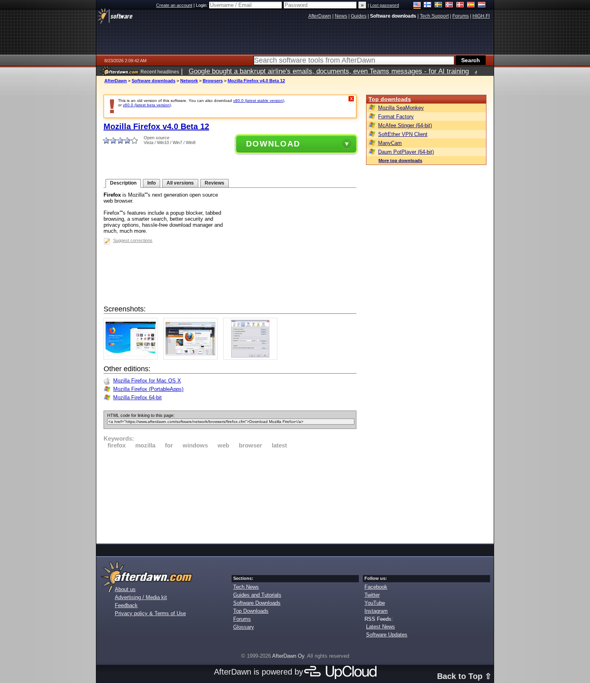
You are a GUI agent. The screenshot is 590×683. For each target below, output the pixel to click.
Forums (242, 619)
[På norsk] (449, 5)
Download (273, 143)
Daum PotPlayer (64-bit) (406, 152)
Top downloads (389, 99)
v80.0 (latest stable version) (258, 100)
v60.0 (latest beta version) (147, 105)
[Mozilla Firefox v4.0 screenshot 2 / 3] (192, 358)
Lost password (384, 5)
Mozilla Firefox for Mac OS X (147, 381)
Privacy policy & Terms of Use (150, 613)
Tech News (246, 587)
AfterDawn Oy (288, 656)
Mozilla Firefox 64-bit (137, 397)
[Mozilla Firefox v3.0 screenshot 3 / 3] (252, 358)
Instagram (376, 611)
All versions (180, 183)
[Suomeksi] (427, 5)
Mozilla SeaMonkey (401, 108)
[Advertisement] (230, 495)
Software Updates (386, 635)
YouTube (374, 603)
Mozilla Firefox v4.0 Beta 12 (256, 80)
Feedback (126, 605)
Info (151, 183)
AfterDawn (115, 80)
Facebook (375, 587)
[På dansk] (460, 5)
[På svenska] (438, 5)
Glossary (243, 627)
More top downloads (400, 160)
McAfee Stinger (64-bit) (405, 125)
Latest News (380, 627)
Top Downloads (251, 611)
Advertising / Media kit (141, 597)
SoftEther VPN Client (402, 134)
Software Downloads (257, 603)
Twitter (372, 595)
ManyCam (390, 143)
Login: (202, 5)
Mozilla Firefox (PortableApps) (148, 389)
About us (125, 589)
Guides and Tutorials (257, 595)
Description (123, 183)
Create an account (174, 5)
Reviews (214, 183)
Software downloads (153, 80)
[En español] (471, 5)
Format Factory (396, 117)
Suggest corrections (133, 240)
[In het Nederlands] (482, 5)
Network (189, 80)
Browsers (213, 80)
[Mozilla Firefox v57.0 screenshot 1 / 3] (133, 358)
